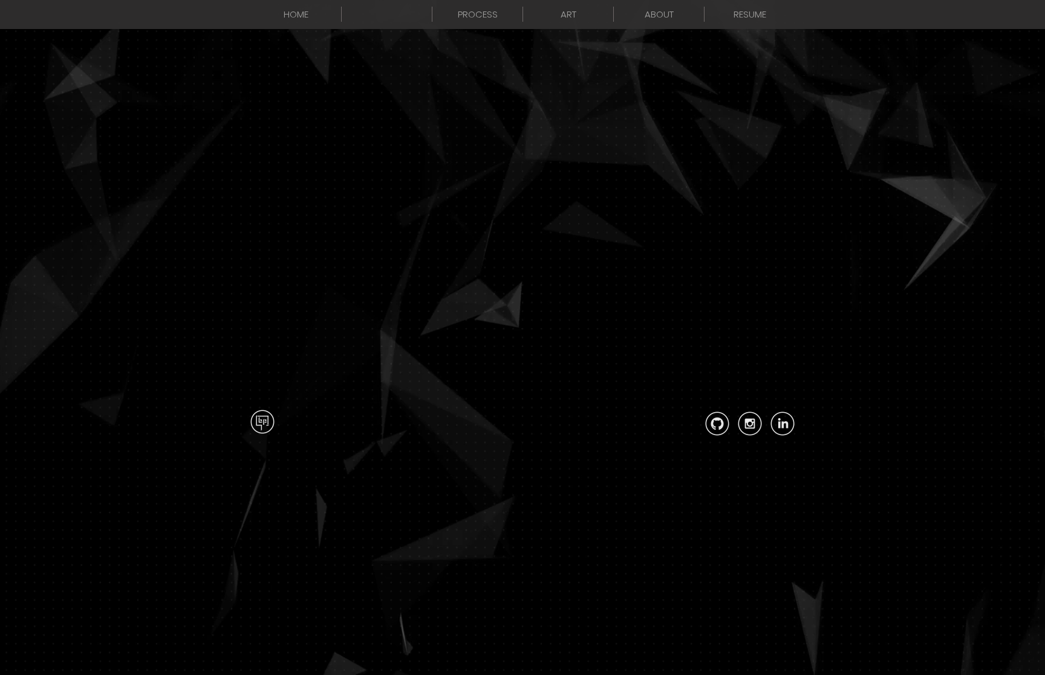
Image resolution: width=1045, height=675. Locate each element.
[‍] (387, 14)
